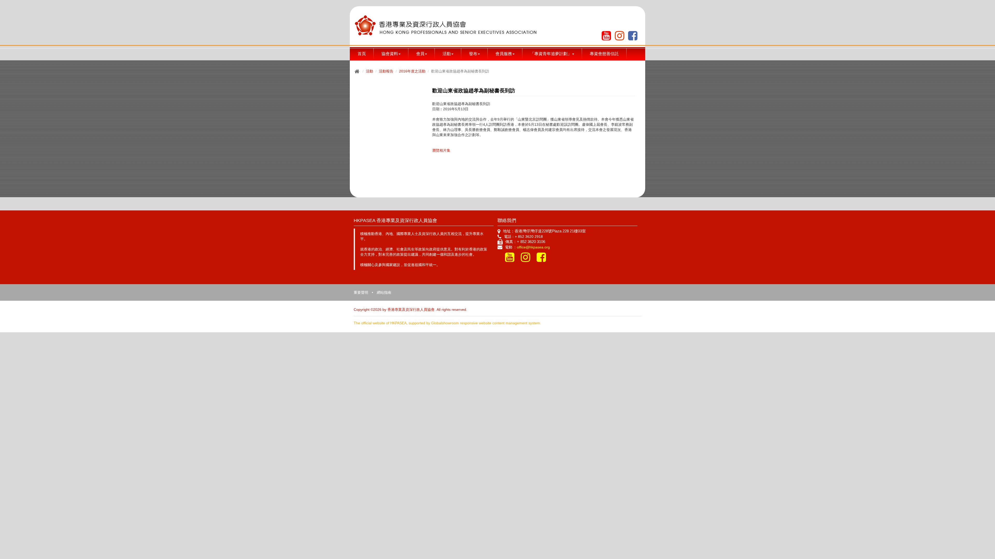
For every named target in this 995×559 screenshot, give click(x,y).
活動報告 (386, 71)
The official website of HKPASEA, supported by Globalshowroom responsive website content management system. (447, 323)
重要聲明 (361, 292)
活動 (369, 71)
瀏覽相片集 (441, 150)
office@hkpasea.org (533, 247)
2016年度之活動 (412, 71)
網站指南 (384, 292)
